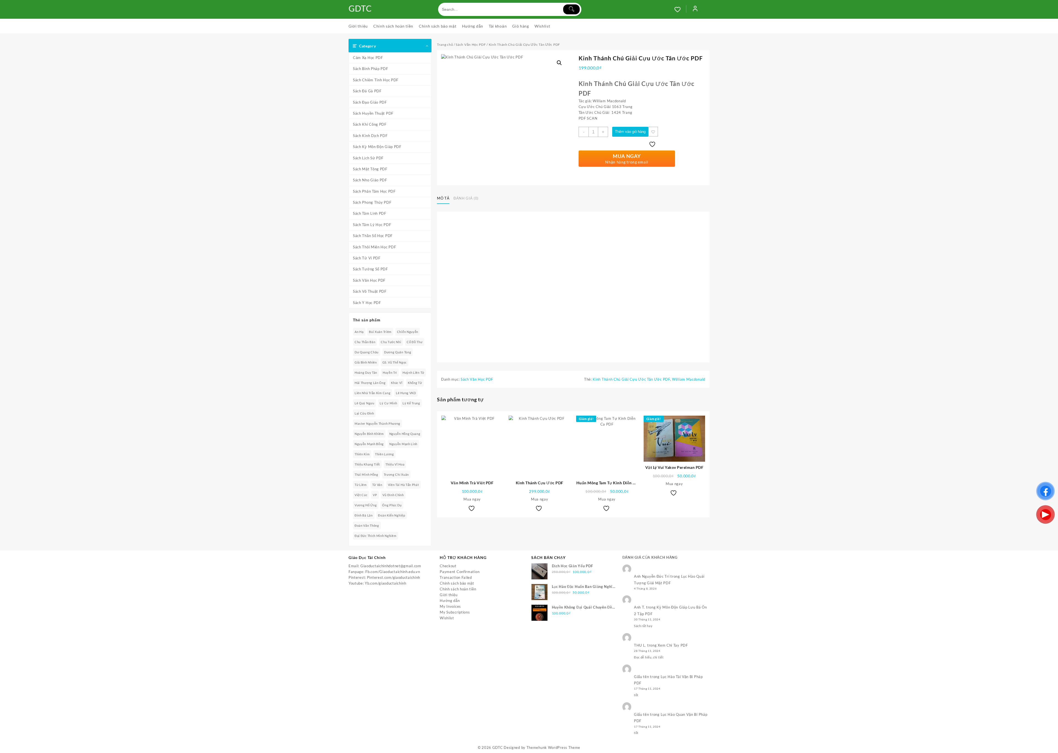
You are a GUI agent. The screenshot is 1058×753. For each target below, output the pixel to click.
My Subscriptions (455, 612)
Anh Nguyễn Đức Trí (652, 576)
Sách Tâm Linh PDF (369, 213)
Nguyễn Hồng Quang (404, 433)
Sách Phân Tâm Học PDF (374, 191)
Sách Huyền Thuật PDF (373, 113)
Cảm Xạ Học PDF (368, 57)
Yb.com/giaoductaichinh (385, 583)
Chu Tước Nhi (391, 342)
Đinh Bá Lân (364, 515)
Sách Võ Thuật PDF (370, 291)
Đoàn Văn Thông (367, 525)
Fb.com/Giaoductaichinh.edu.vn (392, 571)
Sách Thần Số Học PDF (373, 235)
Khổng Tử (415, 382)
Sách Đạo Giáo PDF (370, 102)
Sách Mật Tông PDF (370, 169)
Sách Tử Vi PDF (366, 258)
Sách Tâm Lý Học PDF (372, 224)
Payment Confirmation (459, 571)
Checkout (448, 566)
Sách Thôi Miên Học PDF (374, 247)
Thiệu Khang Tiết (367, 464)
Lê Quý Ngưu (364, 403)
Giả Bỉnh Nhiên (366, 362)
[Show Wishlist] (680, 9)
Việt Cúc (361, 495)
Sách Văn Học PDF (369, 280)
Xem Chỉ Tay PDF (673, 645)
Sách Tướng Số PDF (370, 269)
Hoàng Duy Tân (366, 372)
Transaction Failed (456, 577)
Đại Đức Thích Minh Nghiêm (375, 535)
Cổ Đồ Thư (414, 342)
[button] (559, 63)
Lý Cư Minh (388, 403)
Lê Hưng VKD (406, 393)
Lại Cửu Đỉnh (364, 413)
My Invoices (450, 606)
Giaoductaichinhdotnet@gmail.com (390, 566)
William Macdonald (688, 379)
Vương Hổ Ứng (366, 505)
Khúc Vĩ (396, 382)
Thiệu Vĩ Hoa (394, 464)
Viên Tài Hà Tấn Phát (403, 484)
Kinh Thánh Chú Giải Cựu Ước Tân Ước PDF (631, 379)
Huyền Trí (390, 372)
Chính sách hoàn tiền (458, 589)
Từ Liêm (361, 484)
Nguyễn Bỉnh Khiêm (369, 433)
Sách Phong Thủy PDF (372, 202)
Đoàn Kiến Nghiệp (391, 515)
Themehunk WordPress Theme (554, 747)
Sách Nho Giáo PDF (370, 180)
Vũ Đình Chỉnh (393, 495)
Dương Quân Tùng (397, 352)
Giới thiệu (448, 595)
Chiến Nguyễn (407, 332)
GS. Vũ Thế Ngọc (394, 362)
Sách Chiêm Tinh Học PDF (375, 80)
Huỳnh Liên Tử (413, 372)
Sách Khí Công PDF (370, 124)
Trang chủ (445, 44)
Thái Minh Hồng (366, 474)
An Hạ (359, 332)
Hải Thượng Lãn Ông (370, 382)
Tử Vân (377, 484)
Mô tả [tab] (443, 198)
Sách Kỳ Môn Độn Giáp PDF (377, 146)
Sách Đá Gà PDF (367, 91)
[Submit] (571, 9)
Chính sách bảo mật (457, 583)
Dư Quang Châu (367, 352)
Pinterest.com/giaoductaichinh (393, 577)
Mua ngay (472, 499)
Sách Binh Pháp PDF (370, 68)
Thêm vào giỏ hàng (630, 132)
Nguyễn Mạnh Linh (403, 444)
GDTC (360, 8)
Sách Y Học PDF (367, 302)
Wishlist (447, 618)
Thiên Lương (384, 454)
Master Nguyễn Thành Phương (377, 423)
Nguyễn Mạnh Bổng (369, 444)
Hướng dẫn (450, 600)
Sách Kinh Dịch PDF (370, 135)
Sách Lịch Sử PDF (368, 158)
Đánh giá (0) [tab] (466, 198)
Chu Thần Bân (365, 342)
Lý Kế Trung (411, 403)
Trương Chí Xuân (396, 474)
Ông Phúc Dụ (392, 505)
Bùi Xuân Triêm (380, 332)
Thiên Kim (362, 454)
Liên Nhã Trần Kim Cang (372, 393)
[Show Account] (695, 9)
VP (375, 495)
